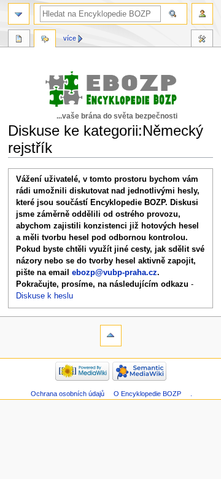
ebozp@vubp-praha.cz (114, 272)
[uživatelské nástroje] (202, 14)
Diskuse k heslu (44, 296)
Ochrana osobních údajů (67, 393)
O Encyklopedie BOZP (147, 393)
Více (69, 38)
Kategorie (19, 40)
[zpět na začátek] (111, 335)
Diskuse (44, 40)
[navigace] (18, 14)
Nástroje (202, 40)
